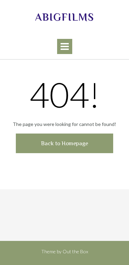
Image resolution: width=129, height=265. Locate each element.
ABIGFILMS (64, 17)
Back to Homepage (64, 143)
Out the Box (75, 251)
